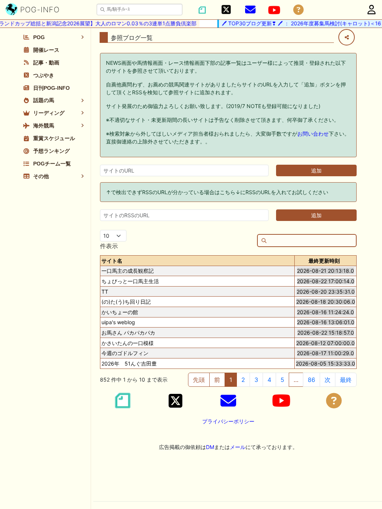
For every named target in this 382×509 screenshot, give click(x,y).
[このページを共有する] (346, 37)
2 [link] (243, 379)
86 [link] (311, 379)
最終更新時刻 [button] (324, 260)
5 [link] (282, 379)
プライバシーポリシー (228, 421)
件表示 (109, 246)
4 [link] (269, 379)
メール (237, 447)
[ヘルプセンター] (298, 9)
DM (210, 447)
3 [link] (256, 379)
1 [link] (230, 379)
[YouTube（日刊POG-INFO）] (274, 10)
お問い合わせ (313, 133)
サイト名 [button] (111, 260)
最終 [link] (346, 379)
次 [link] (328, 379)
